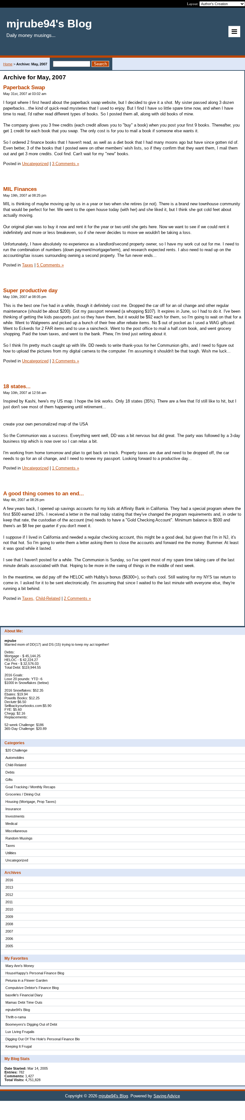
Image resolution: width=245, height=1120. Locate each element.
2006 (9, 939)
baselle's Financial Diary (24, 995)
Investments (15, 816)
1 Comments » (65, 468)
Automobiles (14, 758)
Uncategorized (16, 860)
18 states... (17, 386)
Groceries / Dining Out (22, 794)
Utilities (10, 853)
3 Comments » (65, 163)
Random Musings (19, 838)
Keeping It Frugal (18, 1046)
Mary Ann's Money (19, 966)
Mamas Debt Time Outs (23, 1002)
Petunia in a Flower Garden (26, 980)
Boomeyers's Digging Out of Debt (31, 1024)
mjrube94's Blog (17, 1010)
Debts (10, 772)
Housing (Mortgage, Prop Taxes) (30, 802)
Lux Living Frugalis (19, 1032)
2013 (9, 887)
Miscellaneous (16, 831)
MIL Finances (20, 189)
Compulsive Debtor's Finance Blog (32, 988)
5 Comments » (50, 265)
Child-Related (15, 765)
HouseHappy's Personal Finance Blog (34, 973)
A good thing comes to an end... (43, 494)
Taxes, (28, 598)
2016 (9, 880)
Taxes (10, 845)
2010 (9, 909)
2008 (9, 924)
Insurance (13, 809)
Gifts (9, 780)
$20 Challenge (16, 750)
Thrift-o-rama (15, 1017)
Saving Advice (166, 1096)
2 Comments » (77, 598)
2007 (9, 931)
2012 (9, 895)
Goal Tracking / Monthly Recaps (30, 787)
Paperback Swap (24, 87)
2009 (9, 917)
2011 (9, 902)
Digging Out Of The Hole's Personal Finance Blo (42, 1039)
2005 (9, 946)
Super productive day (30, 290)
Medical (11, 823)
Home (7, 64)
